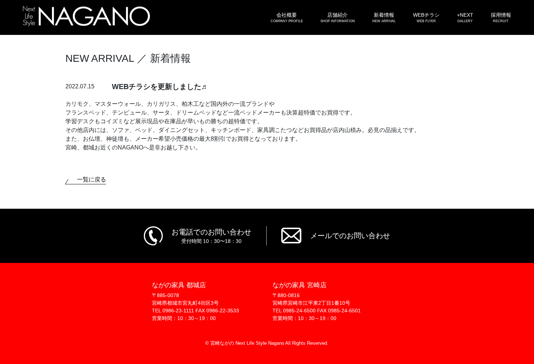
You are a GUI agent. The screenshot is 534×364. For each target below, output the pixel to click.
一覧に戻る (91, 179)
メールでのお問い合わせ (350, 236)
